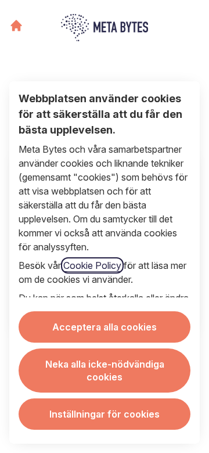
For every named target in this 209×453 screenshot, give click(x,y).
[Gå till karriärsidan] (16, 26)
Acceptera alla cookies (104, 327)
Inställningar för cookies (104, 414)
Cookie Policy (92, 265)
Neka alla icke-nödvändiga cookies (104, 370)
